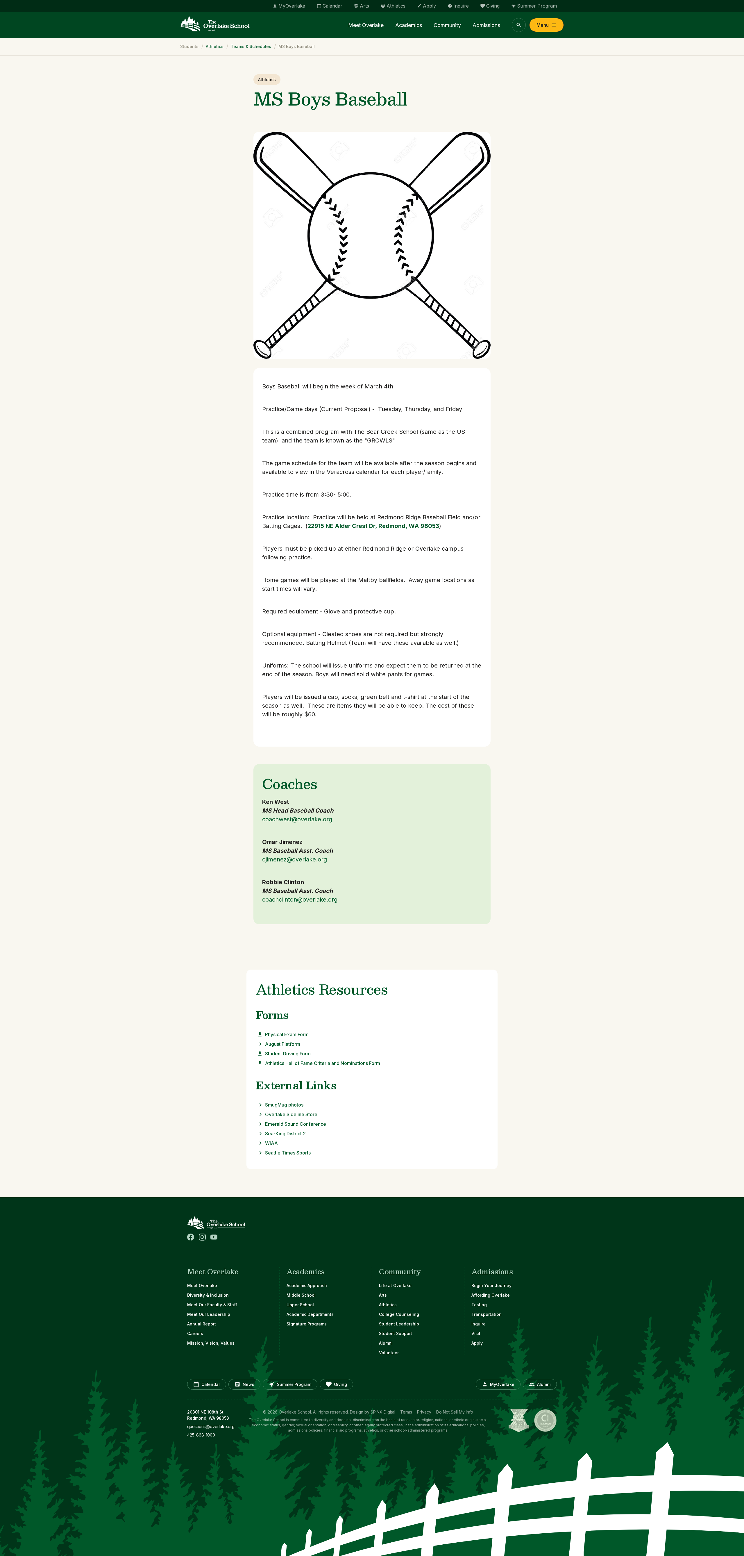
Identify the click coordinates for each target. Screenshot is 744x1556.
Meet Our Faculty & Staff (212, 1304)
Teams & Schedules (251, 46)
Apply (477, 1343)
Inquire (478, 1323)
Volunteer (389, 1352)
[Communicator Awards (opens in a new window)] (545, 1420)
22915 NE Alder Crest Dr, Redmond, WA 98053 (373, 525)
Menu (542, 25)
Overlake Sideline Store (291, 1114)
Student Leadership (399, 1323)
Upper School (300, 1304)
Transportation (486, 1314)
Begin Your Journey (491, 1285)
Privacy (424, 1411)
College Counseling (399, 1314)
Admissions (486, 25)
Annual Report (201, 1323)
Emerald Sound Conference (295, 1124)
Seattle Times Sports (288, 1153)
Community (447, 25)
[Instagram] (202, 1237)
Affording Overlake (490, 1295)
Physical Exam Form (287, 1034)
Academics (408, 25)
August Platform (282, 1044)
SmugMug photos (284, 1105)
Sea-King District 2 (285, 1133)
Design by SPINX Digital (372, 1411)
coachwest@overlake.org (297, 819)
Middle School (301, 1295)
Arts (383, 1295)
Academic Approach (307, 1285)
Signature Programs (307, 1323)
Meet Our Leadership (208, 1314)
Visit (475, 1333)
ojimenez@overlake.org (294, 859)
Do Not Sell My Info (454, 1411)
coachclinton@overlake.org (299, 899)
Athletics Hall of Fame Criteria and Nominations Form (322, 1063)
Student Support (395, 1333)
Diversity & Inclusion (208, 1295)
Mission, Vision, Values (211, 1343)
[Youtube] (213, 1237)
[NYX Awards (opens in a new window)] (519, 1420)
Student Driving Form (288, 1054)
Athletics (214, 46)
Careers (195, 1333)
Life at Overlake (395, 1285)
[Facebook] (190, 1237)
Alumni (386, 1343)
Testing (479, 1304)
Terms (406, 1411)
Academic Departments (310, 1314)
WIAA (271, 1143)
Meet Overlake (366, 25)
